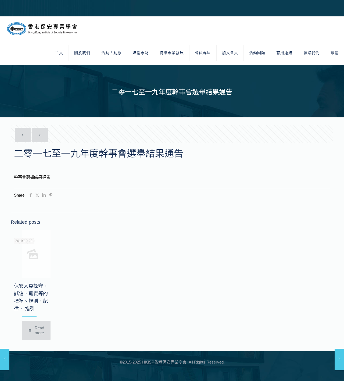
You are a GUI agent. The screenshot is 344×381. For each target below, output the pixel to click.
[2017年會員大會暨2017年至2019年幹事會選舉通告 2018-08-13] (339, 359)
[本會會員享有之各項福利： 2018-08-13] (4, 359)
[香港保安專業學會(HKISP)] (43, 28)
